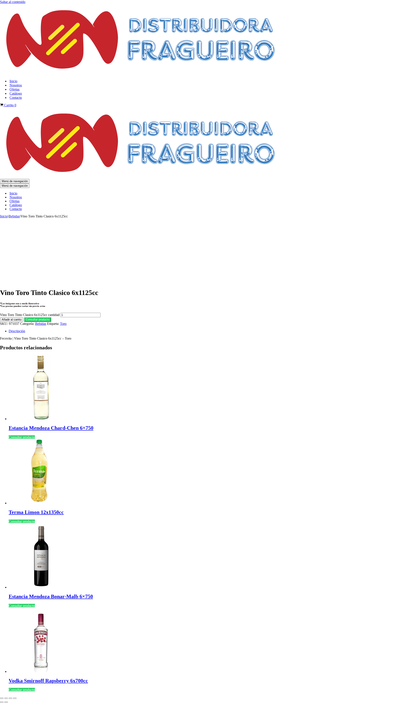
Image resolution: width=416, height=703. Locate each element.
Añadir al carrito (11, 319)
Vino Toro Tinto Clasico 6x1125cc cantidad (30, 315)
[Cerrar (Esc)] (14, 698)
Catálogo (16, 93)
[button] (37, 319)
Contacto (16, 97)
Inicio (13, 81)
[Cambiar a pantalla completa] (6, 698)
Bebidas (14, 216)
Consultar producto (37, 319)
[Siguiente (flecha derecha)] (6, 702)
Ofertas (15, 89)
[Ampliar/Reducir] (1, 698)
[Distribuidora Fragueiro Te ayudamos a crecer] (141, 73)
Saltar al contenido (12, 2)
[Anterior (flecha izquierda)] (1, 702)
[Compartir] (10, 698)
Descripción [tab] (17, 331)
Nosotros (16, 85)
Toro (63, 324)
